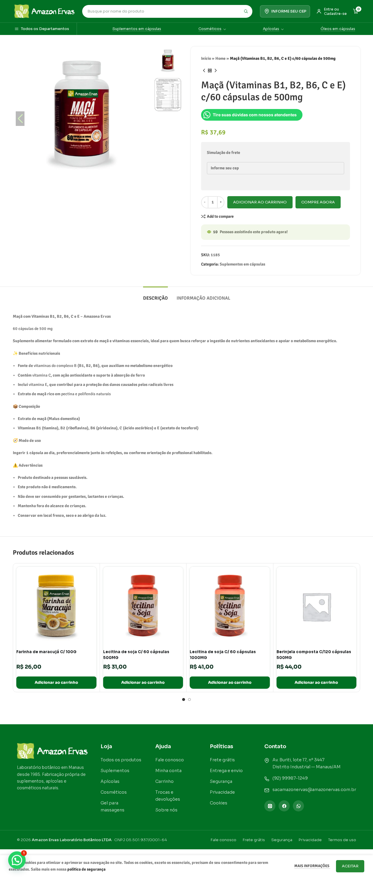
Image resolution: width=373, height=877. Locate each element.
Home (220, 58)
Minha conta (168, 770)
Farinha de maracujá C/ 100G (46, 651)
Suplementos (115, 770)
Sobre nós (166, 810)
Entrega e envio (226, 770)
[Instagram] (269, 805)
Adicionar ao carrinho (260, 202)
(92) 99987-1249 (290, 778)
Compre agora (318, 202)
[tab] (155, 295)
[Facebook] (284, 805)
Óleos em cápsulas (338, 29)
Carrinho (164, 781)
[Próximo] (216, 70)
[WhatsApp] (298, 805)
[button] (143, 118)
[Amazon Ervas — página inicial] (44, 11)
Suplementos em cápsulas (136, 29)
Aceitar (350, 866)
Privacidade (222, 792)
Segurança (221, 781)
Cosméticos (209, 29)
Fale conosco (169, 759)
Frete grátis (222, 759)
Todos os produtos (121, 759)
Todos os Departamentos (45, 29)
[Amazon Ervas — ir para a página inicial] (52, 751)
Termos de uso (342, 839)
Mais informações (312, 866)
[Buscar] (245, 11)
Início (206, 58)
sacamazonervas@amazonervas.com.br (314, 789)
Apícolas (271, 29)
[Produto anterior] (204, 70)
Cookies (218, 803)
